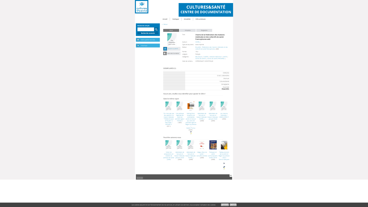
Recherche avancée (148, 33)
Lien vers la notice (173, 53)
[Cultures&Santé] (141, 6)
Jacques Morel (213, 119)
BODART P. (169, 124)
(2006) (168, 155)
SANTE (225, 57)
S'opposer (225, 205)
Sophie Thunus (190, 128)
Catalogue (175, 19)
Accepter (233, 205)
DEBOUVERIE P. (224, 117)
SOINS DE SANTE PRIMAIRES (216, 58)
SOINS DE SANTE (200, 58)
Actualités (187, 19)
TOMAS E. (180, 121)
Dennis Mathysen (224, 159)
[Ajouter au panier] (165, 48)
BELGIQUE (198, 57)
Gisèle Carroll (213, 158)
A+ (142, 178)
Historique (144, 45)
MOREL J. (198, 42)
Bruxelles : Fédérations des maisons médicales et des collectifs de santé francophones (211, 48)
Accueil (165, 19)
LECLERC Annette (202, 156)
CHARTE (205, 57)
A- (138, 178)
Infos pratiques (201, 19)
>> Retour (165, 24)
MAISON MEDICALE (215, 57)
